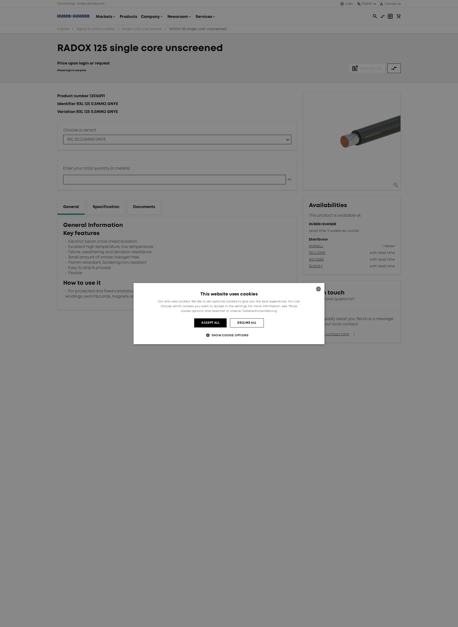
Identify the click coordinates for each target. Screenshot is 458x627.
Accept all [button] (210, 323)
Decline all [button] (246, 323)
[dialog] (229, 313)
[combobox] (318, 288)
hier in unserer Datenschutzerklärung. (248, 311)
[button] (229, 335)
